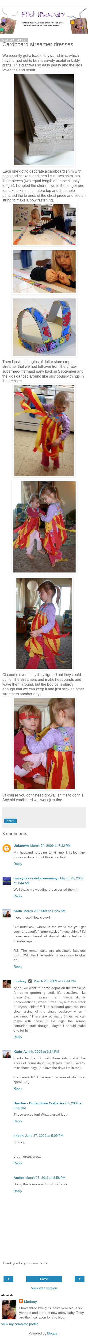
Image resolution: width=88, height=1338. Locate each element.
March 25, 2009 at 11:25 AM (44, 911)
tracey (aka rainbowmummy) (36, 878)
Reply (18, 864)
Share (10, 821)
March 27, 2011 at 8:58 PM (45, 1177)
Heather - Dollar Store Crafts (36, 1103)
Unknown (21, 845)
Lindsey (20, 981)
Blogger (52, 1333)
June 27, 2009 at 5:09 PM (44, 1135)
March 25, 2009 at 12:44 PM (55, 981)
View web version (44, 1288)
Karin (18, 911)
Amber (19, 1177)
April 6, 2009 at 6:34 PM (41, 1051)
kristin (19, 1135)
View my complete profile (19, 1324)
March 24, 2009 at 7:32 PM (50, 845)
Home (44, 1279)
